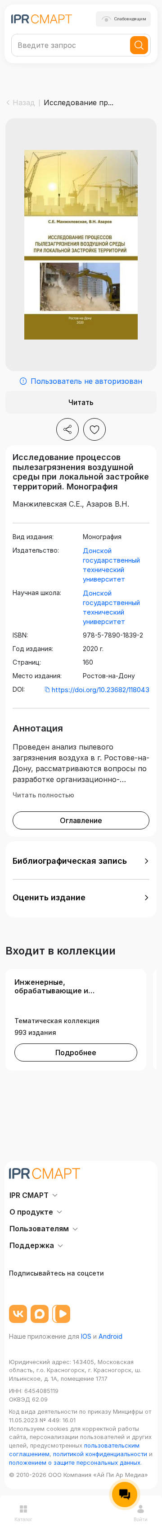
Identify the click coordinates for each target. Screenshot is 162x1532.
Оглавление (81, 820)
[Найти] (139, 45)
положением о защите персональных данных (74, 1462)
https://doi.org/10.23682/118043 (100, 689)
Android (110, 1336)
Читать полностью (43, 795)
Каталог (23, 1519)
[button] (81, 861)
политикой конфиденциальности (100, 1453)
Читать (81, 402)
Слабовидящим (130, 18)
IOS (86, 1336)
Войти (141, 1519)
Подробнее (75, 1052)
